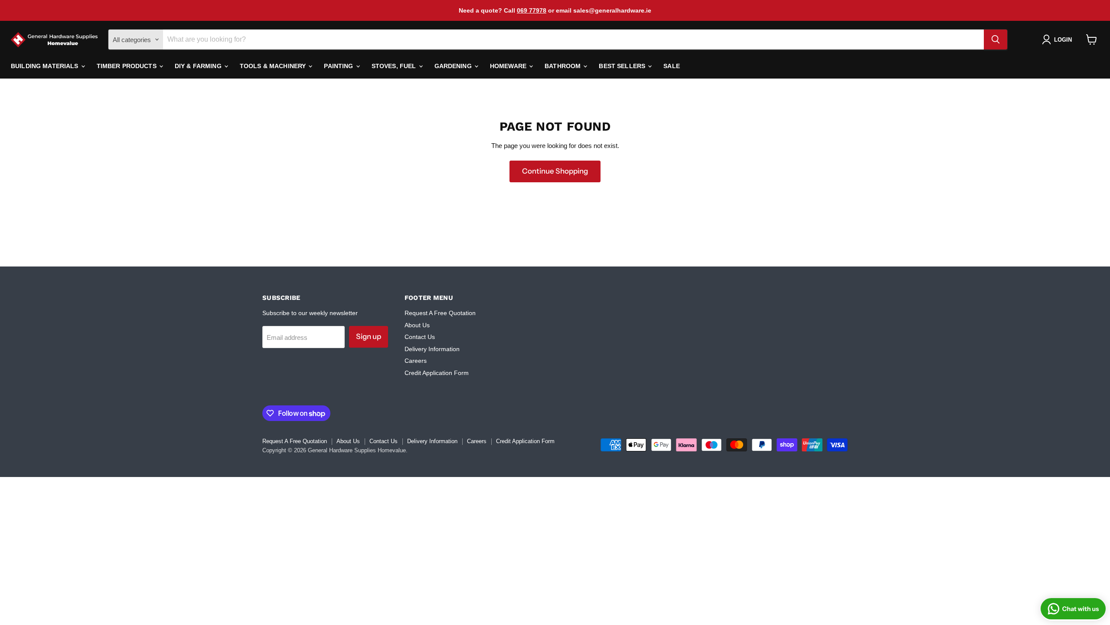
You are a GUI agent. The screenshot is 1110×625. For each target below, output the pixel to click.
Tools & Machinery (274, 65)
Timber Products (127, 65)
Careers (416, 360)
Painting (339, 65)
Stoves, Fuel (395, 65)
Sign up (368, 336)
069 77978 (531, 10)
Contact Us (420, 336)
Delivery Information (432, 348)
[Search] (995, 39)
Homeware (509, 65)
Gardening (453, 65)
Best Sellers (623, 65)
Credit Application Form (437, 372)
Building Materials (45, 65)
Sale (671, 65)
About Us (417, 325)
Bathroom (563, 65)
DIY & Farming (199, 65)
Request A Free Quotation (440, 312)
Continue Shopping (555, 171)
